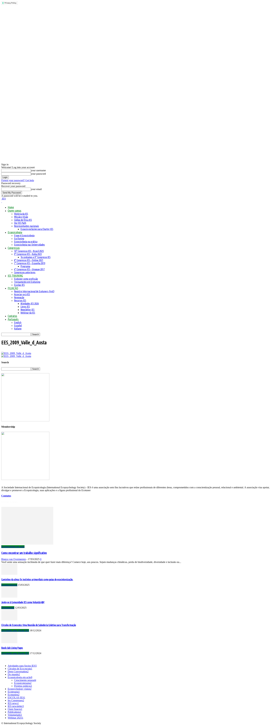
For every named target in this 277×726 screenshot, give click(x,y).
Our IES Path (20, 223)
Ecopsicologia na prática (25, 241)
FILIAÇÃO (13, 288)
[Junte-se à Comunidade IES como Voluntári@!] (9, 596)
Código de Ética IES (23, 219)
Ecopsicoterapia (9, 584)
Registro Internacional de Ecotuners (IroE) (34, 291)
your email (36, 189)
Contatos (12, 315)
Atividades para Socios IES (15, 630)
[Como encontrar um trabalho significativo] (27, 543)
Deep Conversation (18, 671)
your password (38, 173)
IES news (13, 703)
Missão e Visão (21, 216)
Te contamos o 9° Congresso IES (35, 257)
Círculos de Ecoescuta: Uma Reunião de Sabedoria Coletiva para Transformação (38, 625)
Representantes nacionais (26, 226)
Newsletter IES (27, 309)
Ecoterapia (14, 691)
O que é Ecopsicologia (24, 235)
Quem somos (14, 210)
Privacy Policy (10, 3)
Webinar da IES (28, 312)
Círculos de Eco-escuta (20, 668)
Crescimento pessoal (25, 680)
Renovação (19, 297)
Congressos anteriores (24, 272)
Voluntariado (7, 607)
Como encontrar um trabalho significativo (24, 553)
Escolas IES (19, 284)
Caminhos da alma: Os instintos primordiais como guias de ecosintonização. (37, 579)
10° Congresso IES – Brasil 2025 (29, 251)
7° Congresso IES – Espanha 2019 (29, 263)
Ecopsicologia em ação (13, 546)
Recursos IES (20, 300)
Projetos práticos (23, 686)
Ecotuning (13, 694)
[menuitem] (13, 319)
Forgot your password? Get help (17, 180)
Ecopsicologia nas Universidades (29, 244)
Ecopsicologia (15, 232)
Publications (14, 712)
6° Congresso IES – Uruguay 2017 (29, 269)
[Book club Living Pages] (9, 642)
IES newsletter (16, 706)
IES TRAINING (15, 275)
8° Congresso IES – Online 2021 (28, 260)
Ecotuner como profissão (26, 278)
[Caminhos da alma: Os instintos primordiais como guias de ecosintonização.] (9, 574)
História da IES (21, 213)
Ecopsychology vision (19, 688)
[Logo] (1, 201)
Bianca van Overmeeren (13, 559)
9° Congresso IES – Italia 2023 (28, 254)
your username (38, 170)
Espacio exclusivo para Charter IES (37, 229)
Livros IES (25, 306)
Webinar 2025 (15, 717)
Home (11, 207)
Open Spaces (15, 709)
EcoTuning (19, 238)
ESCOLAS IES (16, 697)
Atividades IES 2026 (30, 303)
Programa (25, 266)
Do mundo (14, 674)
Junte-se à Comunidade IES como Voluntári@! (22, 602)
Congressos (14, 247)
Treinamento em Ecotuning (27, 281)
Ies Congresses (16, 700)
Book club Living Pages (12, 647)
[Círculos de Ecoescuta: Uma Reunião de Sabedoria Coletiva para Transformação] (9, 619)
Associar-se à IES (22, 294)
